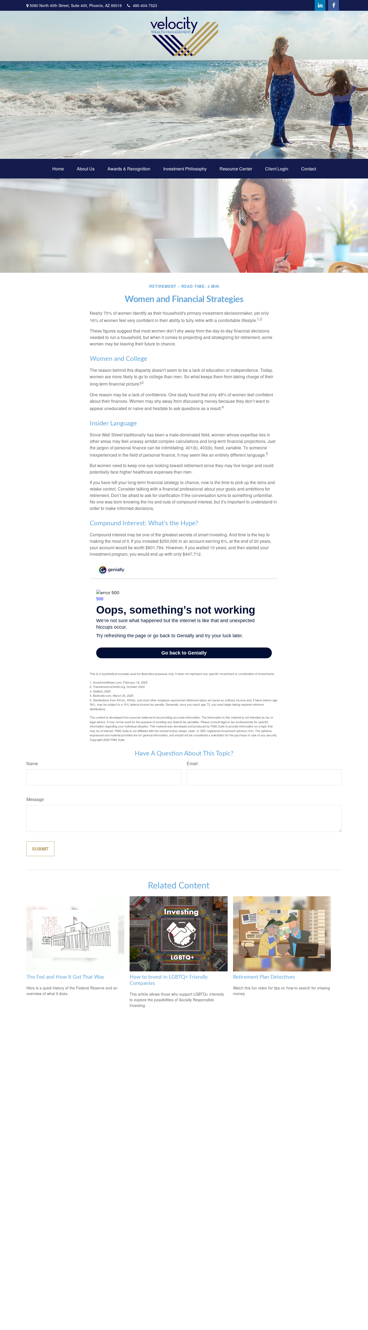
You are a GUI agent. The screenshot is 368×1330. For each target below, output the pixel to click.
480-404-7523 (145, 5)
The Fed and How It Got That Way (65, 977)
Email (192, 763)
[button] (58, 168)
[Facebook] (333, 5)
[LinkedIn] (320, 5)
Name (32, 763)
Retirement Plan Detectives (264, 977)
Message (35, 799)
